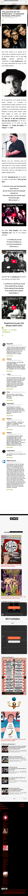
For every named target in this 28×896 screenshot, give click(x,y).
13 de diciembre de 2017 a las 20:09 (14, 360)
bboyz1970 (10, 343)
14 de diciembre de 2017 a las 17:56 (14, 434)
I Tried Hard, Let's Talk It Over (5, 823)
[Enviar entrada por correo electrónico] (2, 328)
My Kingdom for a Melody (5, 842)
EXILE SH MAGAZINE (5, 856)
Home (14, 798)
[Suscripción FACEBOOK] (11, 519)
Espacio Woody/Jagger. (15, 889)
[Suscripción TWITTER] (14, 519)
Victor (8, 392)
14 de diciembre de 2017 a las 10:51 (14, 404)
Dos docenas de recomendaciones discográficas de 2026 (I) (17, 769)
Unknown (9, 359)
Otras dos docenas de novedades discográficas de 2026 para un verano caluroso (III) (17, 747)
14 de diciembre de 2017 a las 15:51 (14, 420)
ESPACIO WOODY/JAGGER (11, 0)
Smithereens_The (6, 332)
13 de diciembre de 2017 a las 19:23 (14, 345)
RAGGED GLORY (5, 813)
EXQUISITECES (5, 827)
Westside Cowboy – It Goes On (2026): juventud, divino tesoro (5, 863)
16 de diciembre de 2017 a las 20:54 (14, 451)
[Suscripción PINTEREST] (17, 519)
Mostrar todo (3, 886)
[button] (2, 21)
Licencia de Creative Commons (18, 891)
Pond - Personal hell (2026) (5, 853)
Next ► (24, 798)
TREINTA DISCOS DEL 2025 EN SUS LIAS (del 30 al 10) (5, 881)
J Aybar (9, 374)
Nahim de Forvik (11, 460)
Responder (10, 355)
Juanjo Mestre (11, 450)
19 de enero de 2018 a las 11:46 (13, 461)
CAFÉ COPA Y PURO (5, 869)
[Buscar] (26, 2)
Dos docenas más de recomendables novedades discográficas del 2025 (16, 790)
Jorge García (10, 403)
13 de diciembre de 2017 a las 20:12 (14, 375)
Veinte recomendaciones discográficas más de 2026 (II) (17, 757)
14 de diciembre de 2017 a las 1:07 (18, 392)
